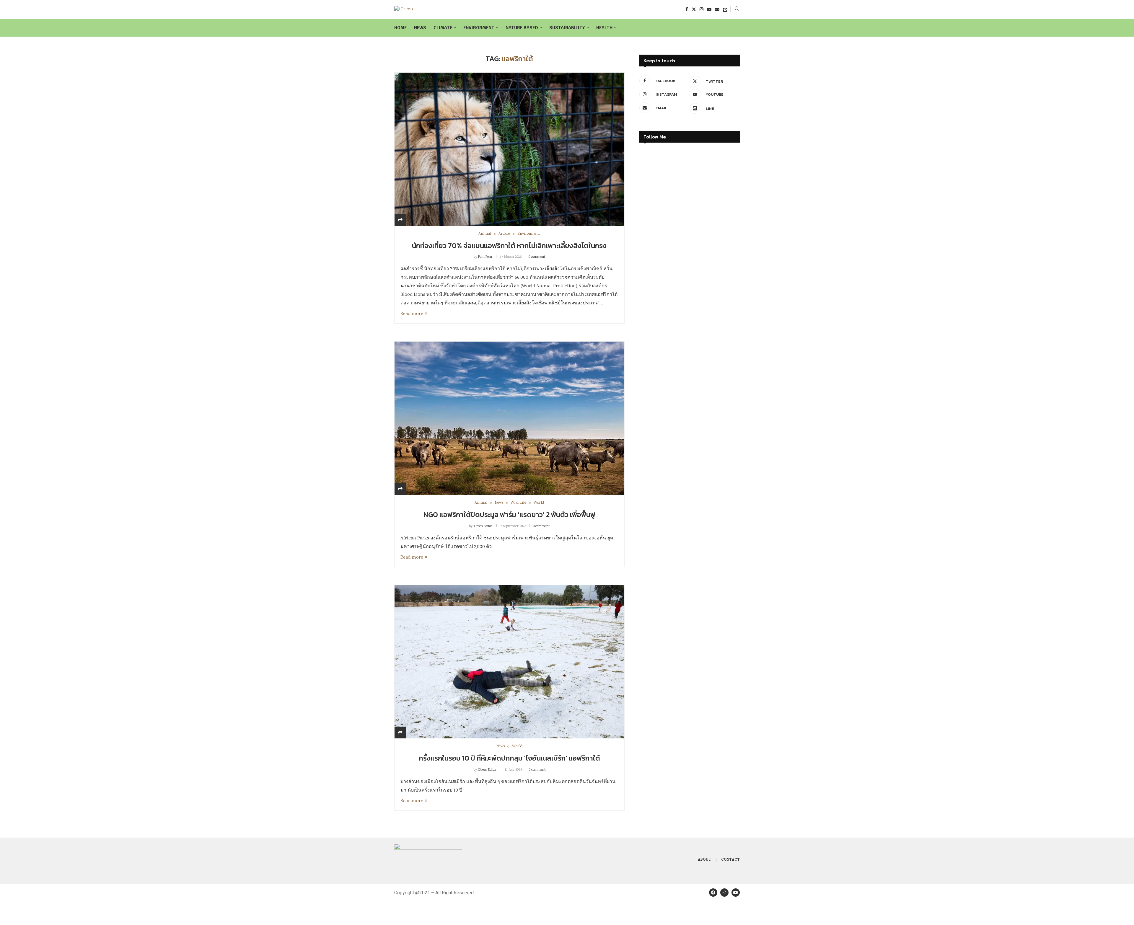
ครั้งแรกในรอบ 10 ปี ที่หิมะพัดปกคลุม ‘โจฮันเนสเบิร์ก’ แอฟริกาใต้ (509, 758)
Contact (730, 860)
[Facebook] (686, 9)
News (420, 27)
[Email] (717, 9)
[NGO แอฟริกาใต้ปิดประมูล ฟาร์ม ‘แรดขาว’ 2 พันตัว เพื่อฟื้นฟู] (509, 418)
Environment (478, 27)
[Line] (725, 9)
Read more (411, 314)
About (704, 860)
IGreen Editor (482, 526)
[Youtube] (709, 9)
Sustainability (567, 27)
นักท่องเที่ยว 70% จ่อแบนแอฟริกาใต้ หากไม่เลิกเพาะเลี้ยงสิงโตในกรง (509, 245)
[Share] (400, 220)
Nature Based (522, 27)
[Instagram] (701, 9)
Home (400, 27)
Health (604, 27)
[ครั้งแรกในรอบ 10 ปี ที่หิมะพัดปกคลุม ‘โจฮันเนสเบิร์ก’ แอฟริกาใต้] (509, 661)
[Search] (737, 9)
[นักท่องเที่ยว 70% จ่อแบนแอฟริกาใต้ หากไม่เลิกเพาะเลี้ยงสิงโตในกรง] (509, 149)
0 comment (537, 257)
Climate (443, 27)
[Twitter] (693, 9)
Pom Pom (485, 257)
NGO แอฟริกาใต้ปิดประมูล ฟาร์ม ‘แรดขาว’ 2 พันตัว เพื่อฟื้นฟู (509, 514)
